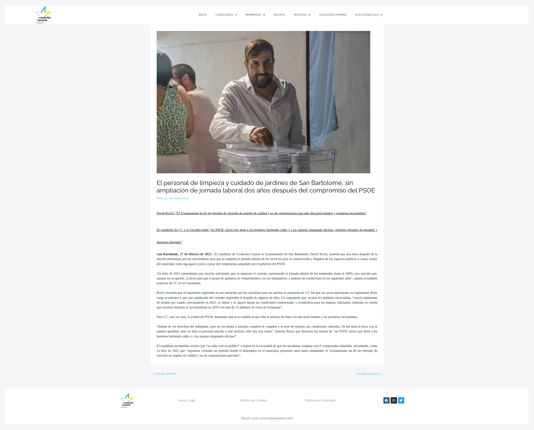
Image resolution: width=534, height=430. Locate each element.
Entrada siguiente (369, 373)
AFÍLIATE (279, 14)
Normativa (253, 14)
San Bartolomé (179, 198)
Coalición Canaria (332, 14)
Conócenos (224, 14)
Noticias (300, 14)
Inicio (203, 14)
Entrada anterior (163, 373)
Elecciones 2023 (367, 14)
